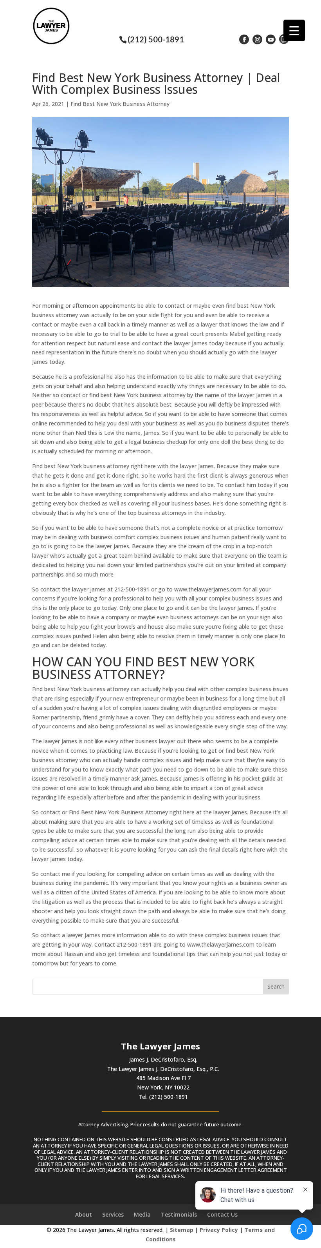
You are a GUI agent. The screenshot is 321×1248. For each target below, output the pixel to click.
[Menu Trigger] (294, 30)
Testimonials (179, 1214)
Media (142, 1214)
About (83, 1214)
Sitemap (181, 1229)
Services (113, 1214)
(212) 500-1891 (156, 39)
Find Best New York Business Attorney (120, 104)
